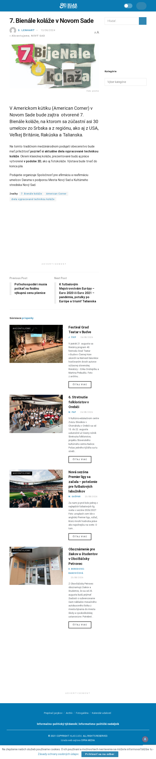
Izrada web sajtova (70, 740)
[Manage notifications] (145, 739)
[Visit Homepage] (68, 6)
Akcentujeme (20, 35)
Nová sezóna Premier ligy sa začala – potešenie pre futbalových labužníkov (82, 481)
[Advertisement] (54, 234)
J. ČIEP (72, 337)
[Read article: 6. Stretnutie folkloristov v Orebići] (36, 414)
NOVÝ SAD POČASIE (125, 46)
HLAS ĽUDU (76, 736)
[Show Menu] (11, 5)
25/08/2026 (91, 497)
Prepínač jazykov (53, 713)
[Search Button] (142, 21)
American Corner (56, 193)
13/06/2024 (48, 30)
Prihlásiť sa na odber (100, 754)
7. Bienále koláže (31, 193)
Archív (69, 713)
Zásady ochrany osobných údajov (58, 754)
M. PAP (72, 412)
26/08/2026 (86, 337)
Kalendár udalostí (101, 713)
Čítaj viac (82, 384)
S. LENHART (26, 30)
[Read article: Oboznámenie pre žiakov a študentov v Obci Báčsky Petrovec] (36, 566)
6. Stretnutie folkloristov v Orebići (78, 402)
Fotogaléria (82, 713)
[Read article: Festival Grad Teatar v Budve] (36, 344)
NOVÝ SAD (38, 35)
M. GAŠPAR (74, 497)
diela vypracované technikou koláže (32, 199)
